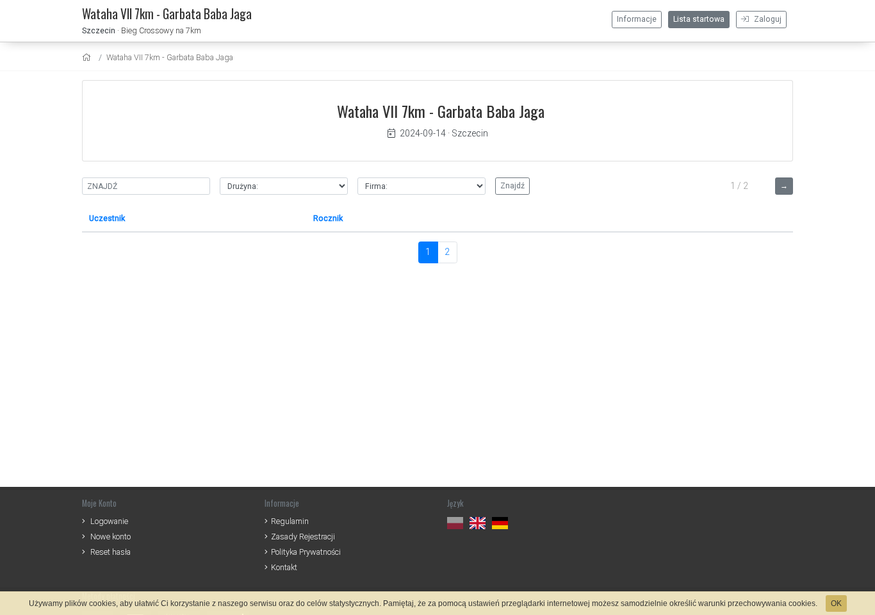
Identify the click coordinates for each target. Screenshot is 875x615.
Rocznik (328, 218)
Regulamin (290, 521)
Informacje (637, 19)
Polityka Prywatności (306, 552)
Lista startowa (698, 19)
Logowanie (109, 521)
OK (836, 603)
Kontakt (284, 567)
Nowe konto (110, 536)
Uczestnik (107, 218)
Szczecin (98, 30)
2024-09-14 (423, 133)
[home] (88, 57)
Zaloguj (766, 19)
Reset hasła (110, 552)
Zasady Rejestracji (303, 536)
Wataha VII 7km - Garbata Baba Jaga (169, 57)
